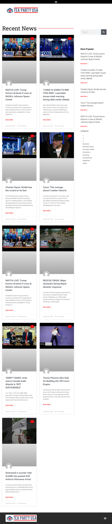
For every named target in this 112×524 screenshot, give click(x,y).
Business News (88, 147)
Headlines (86, 160)
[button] (56, 2)
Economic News (88, 149)
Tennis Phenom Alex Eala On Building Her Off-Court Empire (56, 381)
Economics (86, 152)
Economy (86, 155)
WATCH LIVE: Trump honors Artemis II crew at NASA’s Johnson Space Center (92, 56)
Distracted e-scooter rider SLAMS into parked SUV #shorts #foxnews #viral (18, 476)
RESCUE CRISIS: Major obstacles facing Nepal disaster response (54, 283)
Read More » (9, 120)
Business (86, 144)
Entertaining (87, 158)
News (85, 163)
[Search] (104, 32)
